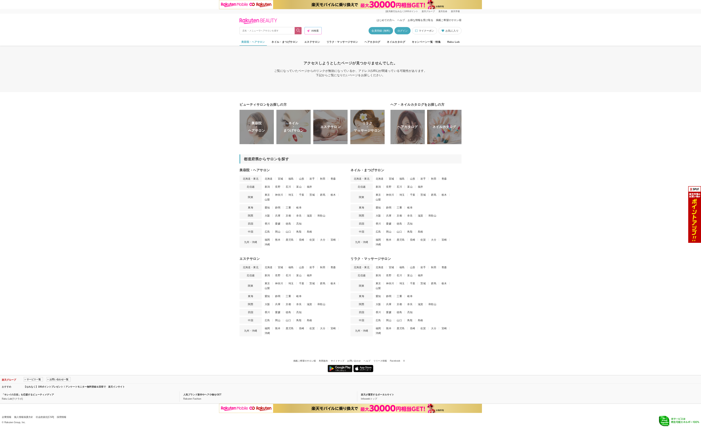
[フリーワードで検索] (298, 30)
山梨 (267, 199)
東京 (267, 194)
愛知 (267, 207)
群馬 (322, 194)
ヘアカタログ (372, 41)
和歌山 (321, 215)
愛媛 (277, 223)
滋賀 (309, 215)
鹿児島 (290, 239)
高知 (299, 223)
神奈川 (279, 194)
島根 (309, 231)
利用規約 (323, 361)
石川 (288, 186)
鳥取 (299, 231)
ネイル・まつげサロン (284, 41)
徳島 (288, 223)
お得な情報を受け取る (420, 20)
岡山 (277, 231)
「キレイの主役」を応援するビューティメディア (28, 394)
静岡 (277, 207)
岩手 (312, 178)
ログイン (402, 30)
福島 (291, 178)
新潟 (267, 186)
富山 (299, 186)
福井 (309, 186)
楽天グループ (428, 11)
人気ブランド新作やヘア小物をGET (202, 394)
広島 (267, 231)
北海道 (269, 178)
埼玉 (291, 194)
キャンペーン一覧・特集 (426, 41)
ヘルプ (401, 20)
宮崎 (333, 239)
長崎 (301, 239)
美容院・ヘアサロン (253, 41)
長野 (277, 186)
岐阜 (299, 207)
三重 (288, 207)
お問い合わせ (354, 361)
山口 (288, 231)
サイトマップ (337, 361)
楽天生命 (442, 11)
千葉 (301, 194)
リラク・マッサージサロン (342, 41)
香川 (267, 223)
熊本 (277, 239)
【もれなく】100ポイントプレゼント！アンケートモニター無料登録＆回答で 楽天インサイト (74, 386)
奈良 (299, 215)
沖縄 (267, 244)
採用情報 (61, 417)
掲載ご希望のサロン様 (448, 20)
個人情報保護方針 (23, 417)
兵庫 (277, 215)
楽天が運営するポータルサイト (377, 394)
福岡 (267, 239)
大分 (322, 239)
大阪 (267, 215)
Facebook (395, 361)
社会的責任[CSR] (45, 417)
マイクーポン (426, 30)
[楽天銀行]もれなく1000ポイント (402, 11)
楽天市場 (455, 11)
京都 (288, 215)
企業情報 (6, 417)
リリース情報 (380, 361)
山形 (301, 178)
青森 (333, 178)
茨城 (312, 194)
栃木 (333, 194)
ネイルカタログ (396, 41)
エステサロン (312, 41)
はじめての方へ (385, 20)
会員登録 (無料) (380, 30)
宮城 (280, 178)
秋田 (322, 178)
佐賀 (312, 239)
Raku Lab (453, 41)
